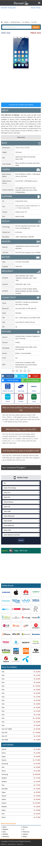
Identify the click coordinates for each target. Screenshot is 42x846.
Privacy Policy (11, 844)
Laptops (25, 834)
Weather (5, 829)
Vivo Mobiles (25, 22)
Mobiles (6, 22)
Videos (25, 836)
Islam (4, 827)
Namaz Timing (35, 7)
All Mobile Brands (15, 22)
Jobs (4, 832)
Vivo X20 (33, 22)
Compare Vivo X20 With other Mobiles (21, 105)
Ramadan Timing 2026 (8, 7)
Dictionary (26, 832)
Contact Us (20, 844)
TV (23, 829)
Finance (25, 827)
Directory (6, 836)
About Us (3, 844)
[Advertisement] (21, 86)
